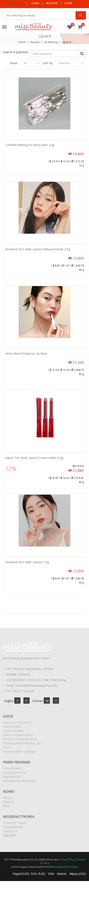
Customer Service (14, 823)
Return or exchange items (20, 739)
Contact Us (10, 831)
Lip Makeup (51, 42)
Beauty (35, 42)
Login (35, 3)
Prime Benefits (12, 768)
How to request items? (18, 735)
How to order (12, 727)
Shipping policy (13, 827)
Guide (68, 3)
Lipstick (66, 42)
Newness (65, 63)
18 (25, 63)
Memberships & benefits (19, 781)
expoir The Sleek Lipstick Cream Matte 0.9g (34, 458)
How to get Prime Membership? (14, 775)
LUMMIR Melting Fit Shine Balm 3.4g (29, 145)
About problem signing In (19, 751)
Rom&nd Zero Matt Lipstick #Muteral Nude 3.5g (37, 249)
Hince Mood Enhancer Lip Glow (26, 353)
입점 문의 (9, 835)
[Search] (81, 15)
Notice (7, 798)
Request (8, 802)
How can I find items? (17, 722)
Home (22, 42)
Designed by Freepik (66, 867)
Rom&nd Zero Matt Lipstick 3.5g (27, 562)
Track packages (13, 731)
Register (52, 3)
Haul (6, 806)
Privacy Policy (67, 859)
